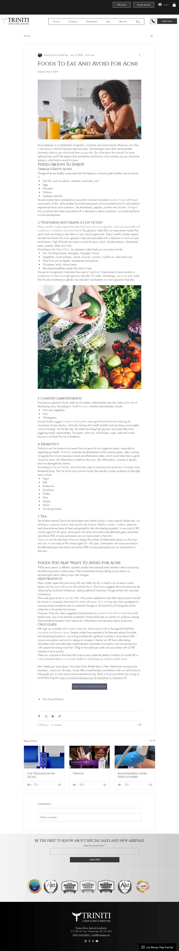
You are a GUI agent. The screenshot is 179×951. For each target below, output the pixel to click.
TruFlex (78, 773)
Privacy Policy (82, 927)
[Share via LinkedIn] (52, 716)
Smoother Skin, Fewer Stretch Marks (132, 775)
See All (152, 740)
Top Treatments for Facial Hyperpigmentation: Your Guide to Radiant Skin (43, 775)
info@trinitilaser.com (101, 934)
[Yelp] (93, 941)
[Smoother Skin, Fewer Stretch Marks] (135, 757)
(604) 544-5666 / (82, 934)
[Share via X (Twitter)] (46, 716)
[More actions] (139, 55)
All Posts (27, 35)
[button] (174, 5)
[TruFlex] (89, 757)
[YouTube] (97, 941)
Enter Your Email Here (93, 845)
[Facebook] (89, 941)
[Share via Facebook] (39, 716)
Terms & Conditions (98, 927)
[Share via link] (59, 716)
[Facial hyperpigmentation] (44, 757)
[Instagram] (85, 941)
